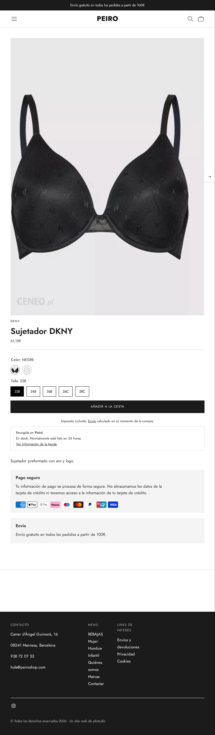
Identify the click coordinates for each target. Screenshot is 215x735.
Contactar (96, 684)
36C (65, 390)
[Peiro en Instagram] (13, 706)
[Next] (210, 176)
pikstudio (99, 721)
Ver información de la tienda (36, 444)
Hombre (95, 648)
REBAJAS (95, 634)
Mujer (93, 641)
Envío (92, 421)
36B (49, 390)
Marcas (94, 677)
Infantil (93, 655)
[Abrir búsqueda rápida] (190, 19)
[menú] (14, 19)
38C (82, 390)
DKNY (15, 321)
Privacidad (126, 654)
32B (17, 390)
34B (33, 390)
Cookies (124, 661)
